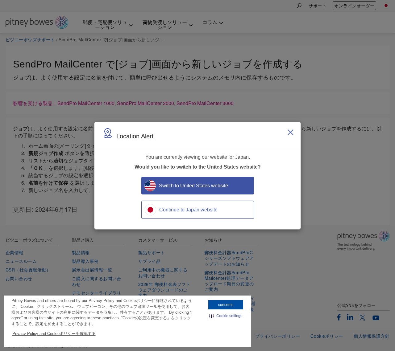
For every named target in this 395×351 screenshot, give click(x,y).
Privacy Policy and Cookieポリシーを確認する (54, 333)
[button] (225, 316)
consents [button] (225, 305)
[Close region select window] (290, 132)
